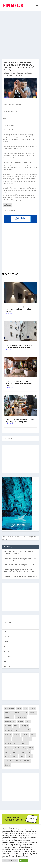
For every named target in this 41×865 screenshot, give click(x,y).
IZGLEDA (8, 726)
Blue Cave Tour (7, 537)
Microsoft (19, 730)
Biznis (6, 617)
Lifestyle (7, 632)
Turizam (7, 651)
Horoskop (7, 622)
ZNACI (22, 756)
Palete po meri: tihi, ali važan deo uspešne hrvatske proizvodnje (18, 552)
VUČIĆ (7, 756)
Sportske (8, 748)
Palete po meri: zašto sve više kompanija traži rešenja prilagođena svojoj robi (20, 559)
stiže (31, 748)
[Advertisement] (20, 32)
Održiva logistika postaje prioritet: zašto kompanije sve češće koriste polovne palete (19, 570)
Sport (30, 73)
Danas (32, 708)
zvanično (9, 761)
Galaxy (16, 713)
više (28, 752)
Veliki (14, 752)
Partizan (27, 739)
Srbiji (24, 748)
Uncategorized (8, 75)
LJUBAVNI (8, 730)
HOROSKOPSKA (21, 717)
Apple (19, 708)
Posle (16, 743)
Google (33, 713)
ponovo (8, 743)
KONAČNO (24, 726)
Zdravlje (7, 666)
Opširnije (7, 205)
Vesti (6, 661)
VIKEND (21, 752)
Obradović (17, 739)
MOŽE (28, 730)
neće (33, 735)
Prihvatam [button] (23, 860)
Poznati (6, 637)
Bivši (25, 708)
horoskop (9, 717)
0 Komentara (19, 75)
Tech (5, 646)
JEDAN (16, 726)
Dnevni (8, 713)
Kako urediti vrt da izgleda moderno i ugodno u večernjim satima (18, 309)
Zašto (14, 756)
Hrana (6, 627)
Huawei (20, 721)
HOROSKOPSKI (10, 721)
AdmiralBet (9, 708)
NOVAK (7, 739)
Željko (7, 765)
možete (8, 735)
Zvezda (18, 761)
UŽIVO (7, 752)
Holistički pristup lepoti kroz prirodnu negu (19, 565)
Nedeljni (25, 735)
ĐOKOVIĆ (27, 761)
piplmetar (14, 73)
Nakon (16, 735)
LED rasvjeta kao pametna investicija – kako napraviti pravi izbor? (19, 383)
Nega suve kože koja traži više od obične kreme (20, 576)
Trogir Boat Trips (20, 537)
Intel (28, 721)
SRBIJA (17, 748)
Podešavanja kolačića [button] (10, 860)
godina (24, 713)
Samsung (24, 743)
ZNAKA (29, 756)
